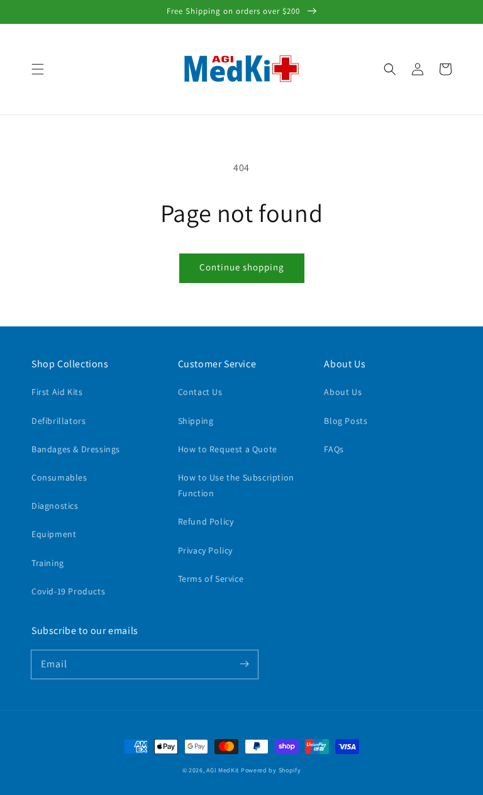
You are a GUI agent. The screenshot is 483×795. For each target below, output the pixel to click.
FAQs (333, 449)
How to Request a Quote (227, 449)
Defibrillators (58, 420)
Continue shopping (241, 267)
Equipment (53, 534)
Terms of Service (211, 578)
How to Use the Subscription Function (236, 485)
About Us (343, 392)
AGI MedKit (222, 770)
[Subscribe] (244, 664)
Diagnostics (55, 505)
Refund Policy (206, 521)
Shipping (196, 420)
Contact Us (200, 392)
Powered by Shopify (271, 770)
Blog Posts (345, 420)
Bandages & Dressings (75, 449)
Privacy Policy (205, 550)
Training (47, 563)
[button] (38, 69)
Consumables (59, 477)
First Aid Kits (56, 392)
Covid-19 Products (68, 591)
